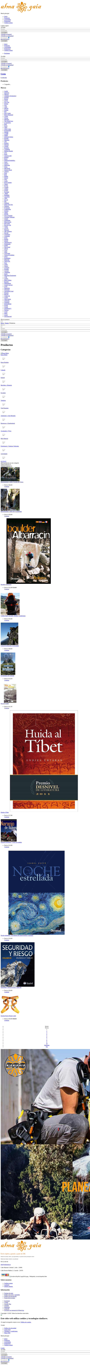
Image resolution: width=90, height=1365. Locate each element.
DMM (6, 135)
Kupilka (6, 269)
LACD (6, 228)
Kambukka (7, 258)
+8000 (6, 193)
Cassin (6, 116)
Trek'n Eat (7, 261)
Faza (5, 263)
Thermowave (8, 242)
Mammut (6, 140)
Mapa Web (7, 1333)
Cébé (5, 107)
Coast (5, 311)
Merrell (6, 108)
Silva (5, 179)
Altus (5, 127)
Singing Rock (8, 170)
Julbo (5, 252)
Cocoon (6, 271)
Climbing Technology (10, 96)
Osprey (6, 266)
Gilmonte (6, 300)
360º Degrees (8, 231)
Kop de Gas (7, 225)
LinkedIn (6, 1309)
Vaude (6, 226)
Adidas (6, 189)
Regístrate (7, 53)
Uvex (5, 250)
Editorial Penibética (9, 160)
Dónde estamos (8, 1286)
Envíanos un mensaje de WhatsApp (14, 1310)
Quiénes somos (8, 22)
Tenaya (6, 163)
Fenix (5, 237)
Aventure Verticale (9, 217)
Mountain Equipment (10, 275)
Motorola (6, 259)
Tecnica (6, 310)
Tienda (7, 323)
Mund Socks (7, 222)
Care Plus (7, 196)
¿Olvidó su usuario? (6, 34)
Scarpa (6, 190)
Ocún (5, 286)
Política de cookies (26, 1322)
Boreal (6, 99)
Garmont (6, 267)
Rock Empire (8, 182)
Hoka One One (8, 204)
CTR (5, 277)
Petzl (5, 173)
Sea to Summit (8, 215)
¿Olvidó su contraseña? (7, 36)
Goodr (6, 307)
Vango (6, 184)
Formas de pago (8, 1293)
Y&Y (5, 198)
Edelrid (6, 132)
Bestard (6, 157)
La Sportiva (7, 122)
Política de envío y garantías (12, 1295)
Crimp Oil (7, 296)
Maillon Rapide (8, 151)
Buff (5, 124)
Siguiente (46, 1045)
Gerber (6, 278)
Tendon (6, 211)
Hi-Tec (6, 185)
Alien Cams (7, 129)
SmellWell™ (7, 308)
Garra (5, 162)
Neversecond (8, 316)
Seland (6, 241)
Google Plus (7, 1304)
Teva (5, 152)
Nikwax (6, 94)
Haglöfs (6, 97)
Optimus (6, 203)
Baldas (6, 176)
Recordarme (4, 37)
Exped (6, 305)
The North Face (8, 121)
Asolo (6, 181)
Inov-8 (6, 200)
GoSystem (7, 253)
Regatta (6, 138)
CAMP (6, 133)
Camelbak (7, 149)
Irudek (6, 245)
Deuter (6, 178)
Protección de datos (9, 1298)
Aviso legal (7, 1329)
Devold (6, 233)
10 (46, 1043)
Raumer (6, 282)
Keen (5, 154)
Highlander (7, 244)
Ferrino (6, 110)
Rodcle (6, 239)
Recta (5, 159)
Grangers (6, 302)
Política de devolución (10, 1296)
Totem (6, 212)
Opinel (6, 219)
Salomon (6, 92)
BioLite (6, 294)
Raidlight (6, 195)
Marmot (6, 144)
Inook (5, 274)
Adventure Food (8, 291)
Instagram (7, 1307)
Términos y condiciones (10, 1331)
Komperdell (7, 130)
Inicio (5, 16)
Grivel (6, 100)
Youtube (6, 1305)
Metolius (6, 119)
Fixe (5, 105)
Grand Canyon (8, 285)
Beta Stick (7, 223)
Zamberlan (7, 220)
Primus (6, 104)
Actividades (7, 19)
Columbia (7, 236)
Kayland (6, 192)
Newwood (7, 247)
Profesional (7, 21)
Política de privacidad (10, 1328)
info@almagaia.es (6, 1264)
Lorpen (6, 146)
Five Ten (6, 102)
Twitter (6, 1302)
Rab (5, 111)
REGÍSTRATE (5, 39)
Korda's (6, 143)
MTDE (6, 214)
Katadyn (6, 148)
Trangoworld (7, 156)
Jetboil (6, 248)
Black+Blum (7, 280)
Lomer (6, 297)
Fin (47, 1047)
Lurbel (6, 91)
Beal (5, 174)
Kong (5, 126)
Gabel (6, 264)
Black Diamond (8, 115)
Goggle (6, 187)
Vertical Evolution (9, 255)
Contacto (6, 1285)
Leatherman (7, 209)
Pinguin (6, 293)
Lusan (6, 315)
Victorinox (7, 234)
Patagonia (7, 288)
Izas (5, 201)
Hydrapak (7, 207)
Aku (5, 141)
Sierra (5, 256)
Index (5, 313)
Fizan (5, 167)
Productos (7, 18)
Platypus (6, 230)
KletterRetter (7, 304)
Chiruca (6, 171)
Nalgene (6, 206)
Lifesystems (7, 299)
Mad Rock (7, 168)
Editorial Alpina (8, 137)
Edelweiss (7, 165)
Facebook (7, 1301)
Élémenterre (7, 283)
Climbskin (7, 272)
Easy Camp (7, 113)
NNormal (6, 289)
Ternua (6, 118)
